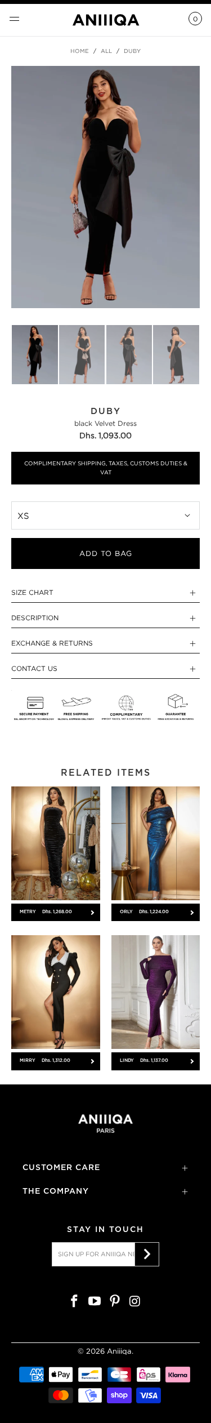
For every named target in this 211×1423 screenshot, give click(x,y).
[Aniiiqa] (106, 20)
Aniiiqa (119, 1351)
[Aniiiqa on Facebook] (74, 1302)
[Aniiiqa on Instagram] (135, 1302)
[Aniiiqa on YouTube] (95, 1302)
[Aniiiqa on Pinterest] (115, 1302)
